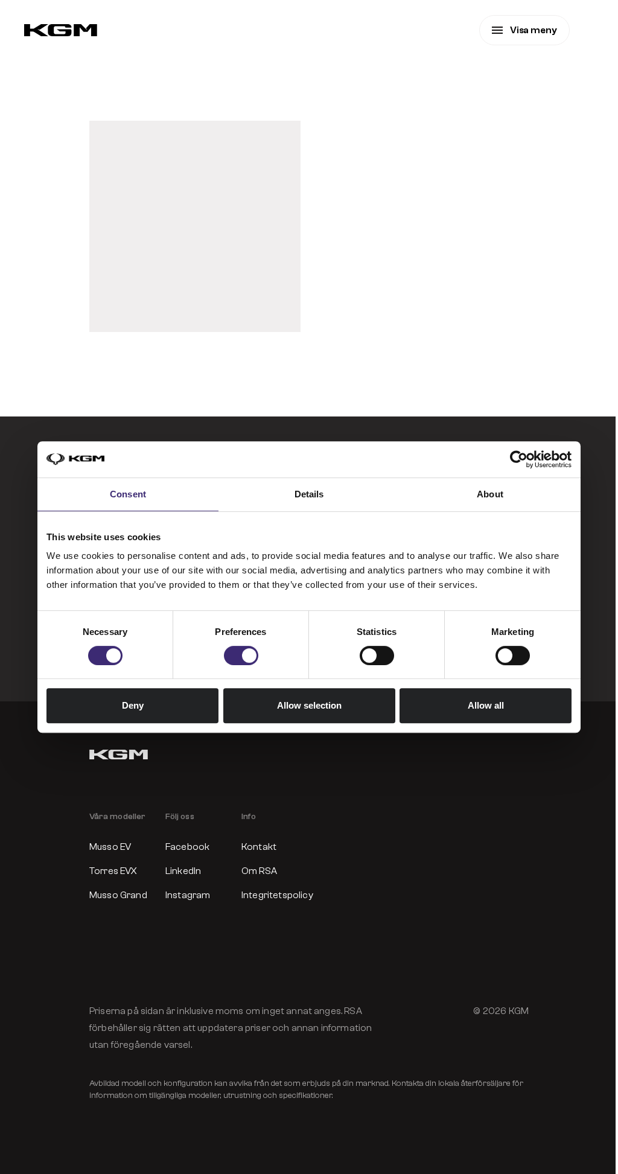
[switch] (241, 655)
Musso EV (110, 846)
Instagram (187, 895)
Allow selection (309, 705)
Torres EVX (113, 871)
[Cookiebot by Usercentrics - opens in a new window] (519, 459)
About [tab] (490, 494)
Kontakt (258, 846)
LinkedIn (183, 871)
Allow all (486, 705)
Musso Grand (118, 895)
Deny (133, 705)
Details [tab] (309, 494)
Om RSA (259, 871)
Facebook (187, 846)
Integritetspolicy (271, 895)
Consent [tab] (128, 494)
